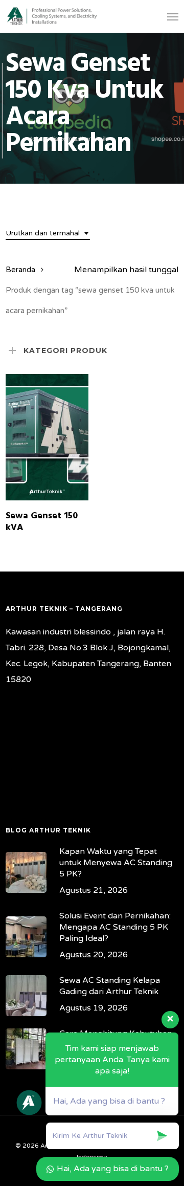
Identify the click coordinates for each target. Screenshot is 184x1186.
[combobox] (48, 233)
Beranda (20, 269)
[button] (172, 16)
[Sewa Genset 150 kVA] (47, 437)
